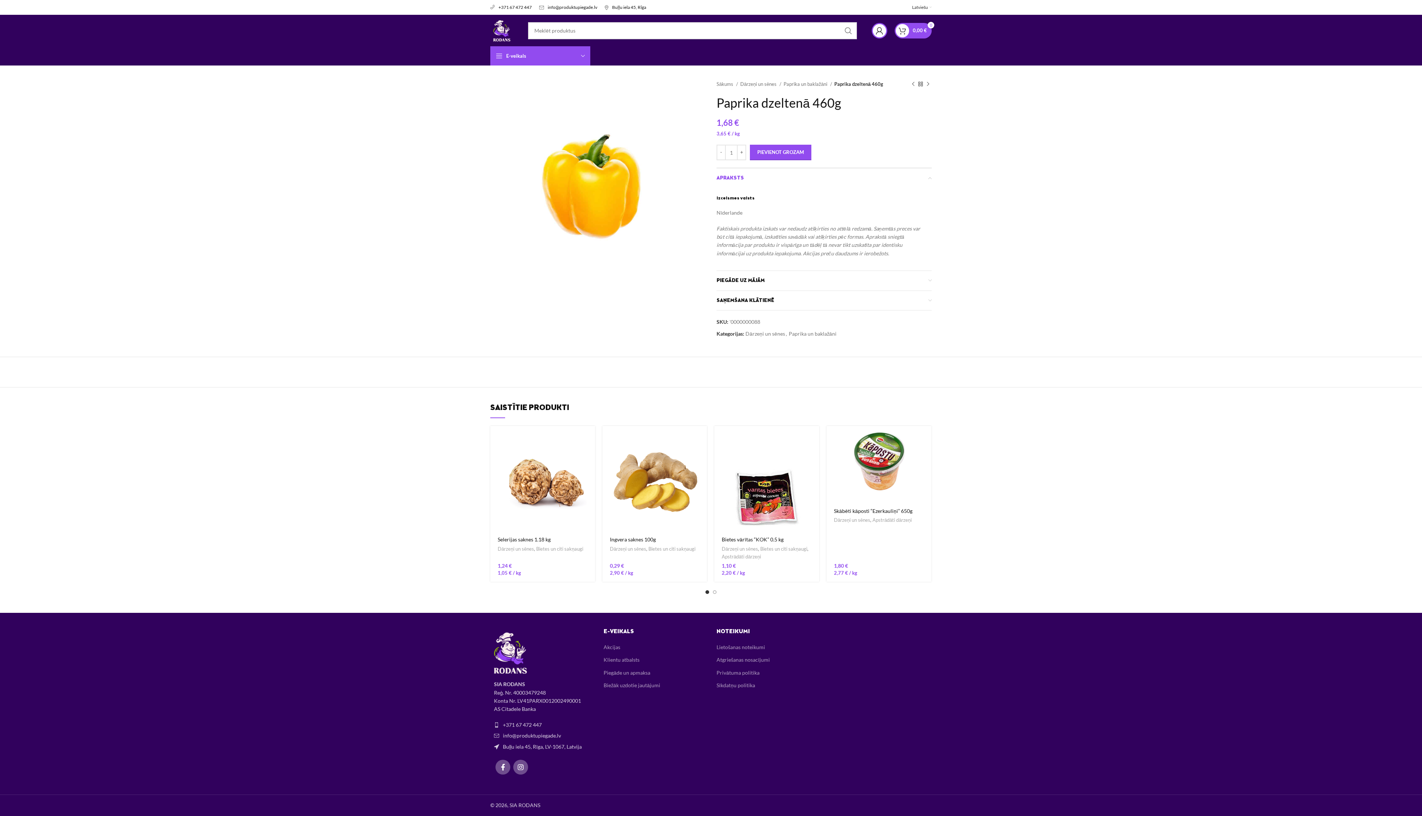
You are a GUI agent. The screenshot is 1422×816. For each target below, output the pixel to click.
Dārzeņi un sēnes (759, 84)
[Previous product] (913, 84)
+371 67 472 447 (515, 7)
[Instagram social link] (520, 767)
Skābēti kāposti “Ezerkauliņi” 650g (873, 511)
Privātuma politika (738, 672)
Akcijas (612, 647)
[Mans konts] (879, 30)
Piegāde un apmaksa (627, 672)
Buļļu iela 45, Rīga (629, 7)
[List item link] (541, 725)
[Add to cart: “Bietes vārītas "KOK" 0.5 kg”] (813, 438)
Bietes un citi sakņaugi (559, 549)
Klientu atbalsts (622, 660)
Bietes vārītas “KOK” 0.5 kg (753, 539)
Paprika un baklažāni (806, 84)
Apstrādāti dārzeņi (741, 557)
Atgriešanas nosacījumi (743, 660)
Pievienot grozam (780, 152)
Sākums (725, 84)
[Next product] (928, 84)
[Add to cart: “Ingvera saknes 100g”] (701, 438)
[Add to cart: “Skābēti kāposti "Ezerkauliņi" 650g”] (926, 438)
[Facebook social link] (502, 767)
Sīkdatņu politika (736, 685)
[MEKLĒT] (848, 30)
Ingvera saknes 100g (633, 539)
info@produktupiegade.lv (572, 7)
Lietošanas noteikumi (741, 647)
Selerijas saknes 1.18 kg (524, 539)
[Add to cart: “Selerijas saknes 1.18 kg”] (589, 438)
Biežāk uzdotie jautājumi (632, 685)
